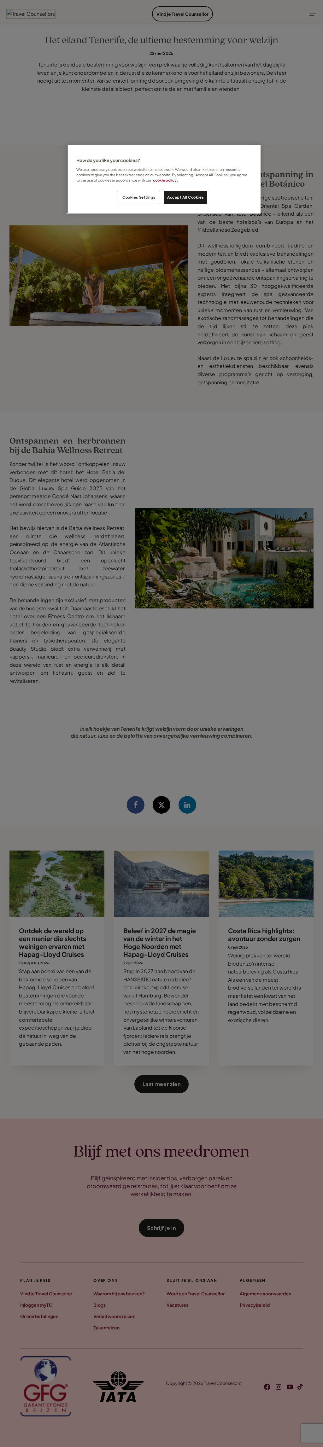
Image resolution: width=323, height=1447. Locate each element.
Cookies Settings (138, 197)
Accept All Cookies (185, 197)
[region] (164, 179)
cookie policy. (165, 180)
